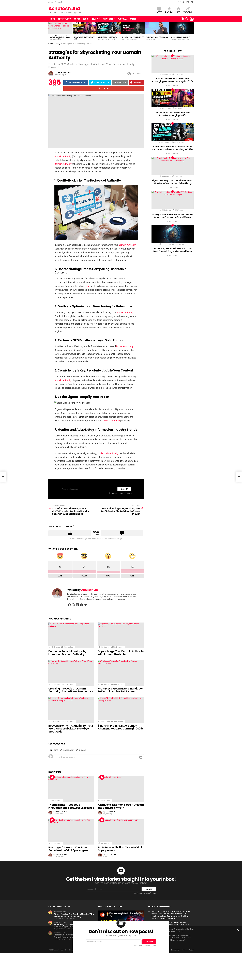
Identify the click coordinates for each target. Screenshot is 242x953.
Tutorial (122, 19)
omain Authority (125, 312)
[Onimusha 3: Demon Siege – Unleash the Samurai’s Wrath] (121, 789)
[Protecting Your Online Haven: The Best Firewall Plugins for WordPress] (181, 28)
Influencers (108, 19)
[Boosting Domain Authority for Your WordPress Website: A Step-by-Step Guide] (71, 710)
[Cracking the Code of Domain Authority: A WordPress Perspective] (71, 673)
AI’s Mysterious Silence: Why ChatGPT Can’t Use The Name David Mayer (157, 37)
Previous (49, 31)
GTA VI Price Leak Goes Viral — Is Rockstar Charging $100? (84, 37)
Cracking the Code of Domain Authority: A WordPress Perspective (70, 690)
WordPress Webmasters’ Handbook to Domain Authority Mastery (120, 690)
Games (132, 19)
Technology (64, 19)
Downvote (122, 533)
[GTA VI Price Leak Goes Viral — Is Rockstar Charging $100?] (85, 28)
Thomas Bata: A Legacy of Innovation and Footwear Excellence (71, 806)
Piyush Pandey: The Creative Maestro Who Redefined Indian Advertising (133, 37)
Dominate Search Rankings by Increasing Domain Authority (67, 653)
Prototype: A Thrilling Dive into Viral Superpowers (120, 849)
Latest (159, 12)
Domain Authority (63, 156)
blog (88, 286)
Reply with (140, 757)
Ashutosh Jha (64, 8)
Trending (187, 12)
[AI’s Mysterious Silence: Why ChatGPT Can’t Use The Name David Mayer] (157, 28)
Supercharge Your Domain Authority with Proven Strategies (121, 653)
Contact (58, 2)
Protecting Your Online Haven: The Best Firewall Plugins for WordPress (180, 37)
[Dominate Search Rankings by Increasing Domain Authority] (71, 635)
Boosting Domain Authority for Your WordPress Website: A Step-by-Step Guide (70, 728)
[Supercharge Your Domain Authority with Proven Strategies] (121, 635)
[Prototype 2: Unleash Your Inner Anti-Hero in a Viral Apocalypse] (71, 832)
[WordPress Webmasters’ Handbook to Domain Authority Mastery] (121, 673)
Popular (169, 12)
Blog (85, 19)
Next (192, 31)
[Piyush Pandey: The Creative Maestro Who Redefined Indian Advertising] (133, 28)
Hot (178, 12)
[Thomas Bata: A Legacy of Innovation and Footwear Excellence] (71, 789)
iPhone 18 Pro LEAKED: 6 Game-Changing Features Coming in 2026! (60, 37)
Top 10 (77, 19)
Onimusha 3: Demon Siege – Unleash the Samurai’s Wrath (121, 806)
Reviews (96, 19)
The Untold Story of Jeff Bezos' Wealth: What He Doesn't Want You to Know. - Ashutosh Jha (171, 912)
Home (52, 19)
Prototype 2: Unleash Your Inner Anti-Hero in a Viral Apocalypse (68, 849)
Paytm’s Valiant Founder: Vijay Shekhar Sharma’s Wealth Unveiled (170, 917)
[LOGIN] (192, 19)
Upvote (69, 533)
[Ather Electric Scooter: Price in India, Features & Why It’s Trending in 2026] (109, 28)
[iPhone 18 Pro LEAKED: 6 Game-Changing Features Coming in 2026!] (60, 28)
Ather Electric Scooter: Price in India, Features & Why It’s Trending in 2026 (107, 37)
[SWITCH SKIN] (182, 18)
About (50, 2)
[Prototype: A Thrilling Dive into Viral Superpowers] (121, 832)
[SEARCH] (186, 18)
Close (238, 930)
